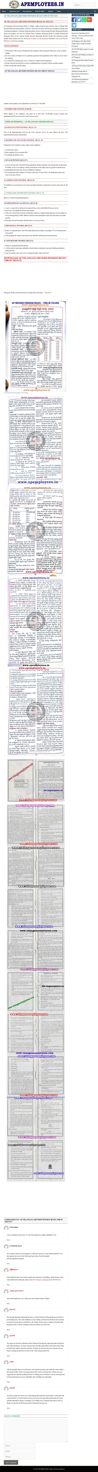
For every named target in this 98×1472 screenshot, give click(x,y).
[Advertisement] (36, 88)
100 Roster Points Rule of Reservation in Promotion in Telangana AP (80, 73)
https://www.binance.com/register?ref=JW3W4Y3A (45, 1280)
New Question (27, 11)
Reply (8, 1240)
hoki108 (12, 1388)
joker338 (12, 1309)
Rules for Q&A (39, 11)
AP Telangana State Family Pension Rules (82, 61)
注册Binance (14, 1269)
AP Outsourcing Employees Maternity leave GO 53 (80, 80)
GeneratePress (60, 1469)
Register (50, 11)
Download (48, 293)
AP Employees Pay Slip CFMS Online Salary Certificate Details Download (81, 43)
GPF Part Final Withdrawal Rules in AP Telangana (83, 56)
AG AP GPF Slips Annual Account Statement (82, 50)
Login (58, 11)
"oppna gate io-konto (16, 1291)
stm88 (11, 1362)
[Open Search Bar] (95, 11)
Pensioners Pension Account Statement (36, 38)
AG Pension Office (39, 220)
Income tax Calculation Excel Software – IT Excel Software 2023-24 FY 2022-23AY (83, 35)
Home (4, 11)
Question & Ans (14, 11)
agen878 (12, 1335)
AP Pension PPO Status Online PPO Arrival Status (83, 67)
